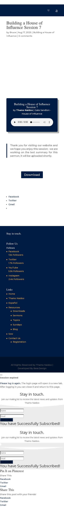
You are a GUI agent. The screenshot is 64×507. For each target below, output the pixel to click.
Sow (10, 334)
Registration (19, 342)
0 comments (25, 36)
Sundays (17, 324)
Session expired (9, 377)
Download (32, 175)
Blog (15, 329)
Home (11, 294)
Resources (14, 307)
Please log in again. (10, 383)
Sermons (17, 315)
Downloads (19, 311)
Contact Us (14, 338)
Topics (16, 320)
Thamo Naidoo (16, 298)
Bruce (13, 32)
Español (12, 303)
